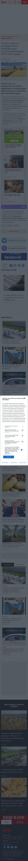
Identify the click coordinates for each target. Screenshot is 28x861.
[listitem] (14, 426)
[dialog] (14, 430)
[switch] (22, 430)
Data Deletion (5, 462)
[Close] (24, 398)
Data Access (14, 462)
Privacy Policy (22, 462)
